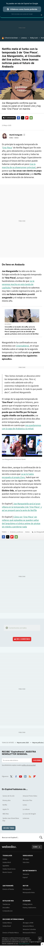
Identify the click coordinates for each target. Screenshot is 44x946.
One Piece (7, 147)
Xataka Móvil (7, 862)
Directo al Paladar (8, 889)
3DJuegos (26, 859)
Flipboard (27, 117)
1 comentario (10, 118)
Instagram (25, 776)
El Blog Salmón (28, 904)
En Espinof (8, 324)
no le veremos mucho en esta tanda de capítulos (18, 284)
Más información (24, 944)
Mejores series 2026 (23, 743)
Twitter (22, 117)
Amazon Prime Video (30, 796)
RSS (30, 776)
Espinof (25, 877)
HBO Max (6, 814)
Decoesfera (6, 908)
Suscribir (37, 760)
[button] (17, 134)
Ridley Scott (34, 38)
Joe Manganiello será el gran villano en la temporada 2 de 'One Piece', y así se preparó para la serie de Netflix (22, 507)
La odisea (26, 809)
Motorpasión (27, 889)
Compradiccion (8, 911)
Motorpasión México (29, 933)
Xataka (5, 859)
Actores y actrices (16, 532)
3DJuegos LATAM (28, 923)
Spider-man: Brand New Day (11, 819)
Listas (25, 805)
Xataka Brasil (7, 926)
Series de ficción (8, 796)
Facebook (18, 117)
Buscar (41, 837)
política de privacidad (29, 765)
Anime (27, 532)
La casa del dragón (29, 814)
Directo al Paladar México (11, 933)
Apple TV (6, 809)
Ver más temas (8, 828)
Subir (35, 847)
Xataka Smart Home (9, 869)
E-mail (31, 117)
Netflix (5, 805)
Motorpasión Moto (29, 893)
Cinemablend (22, 345)
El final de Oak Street (11, 38)
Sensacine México (28, 926)
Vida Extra (26, 862)
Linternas (24, 38)
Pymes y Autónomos (29, 908)
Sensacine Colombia (29, 929)
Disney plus (7, 800)
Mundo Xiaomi (7, 872)
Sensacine (26, 874)
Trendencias (6, 904)
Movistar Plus (27, 800)
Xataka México (7, 923)
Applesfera (6, 866)
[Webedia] (9, 848)
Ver (23, 639)
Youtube (20, 776)
